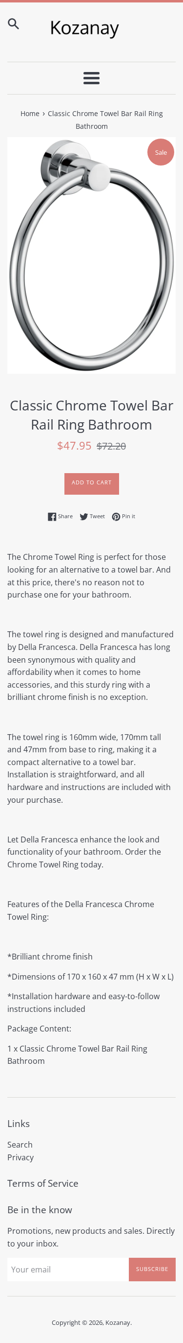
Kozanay (117, 1322)
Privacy (20, 1157)
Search (20, 1144)
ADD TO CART (92, 482)
